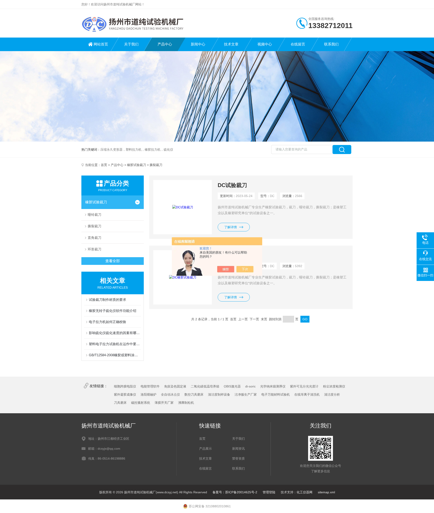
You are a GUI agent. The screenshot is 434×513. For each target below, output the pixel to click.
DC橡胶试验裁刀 (238, 255)
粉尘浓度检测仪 (334, 386)
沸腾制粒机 (186, 402)
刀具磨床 (120, 402)
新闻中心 (198, 44)
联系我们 (331, 44)
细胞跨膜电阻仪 (125, 386)
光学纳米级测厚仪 (272, 386)
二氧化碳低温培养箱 (205, 386)
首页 (104, 165)
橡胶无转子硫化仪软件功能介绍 (112, 311)
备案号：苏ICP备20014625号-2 (234, 492)
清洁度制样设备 (219, 394)
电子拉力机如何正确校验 (107, 322)
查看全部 (112, 261)
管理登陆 (269, 492)
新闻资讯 (238, 448)
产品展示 (205, 448)
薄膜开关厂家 (164, 402)
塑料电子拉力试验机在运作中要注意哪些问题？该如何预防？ (115, 344)
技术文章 (231, 44)
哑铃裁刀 (94, 214)
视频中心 (264, 44)
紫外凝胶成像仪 (125, 394)
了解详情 (230, 227)
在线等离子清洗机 (307, 394)
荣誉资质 (238, 458)
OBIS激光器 (232, 386)
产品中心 (165, 44)
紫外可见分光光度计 (304, 386)
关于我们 (131, 44)
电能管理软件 (150, 386)
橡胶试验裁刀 (136, 165)
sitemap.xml (326, 492)
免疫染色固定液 (175, 386)
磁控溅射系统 (140, 402)
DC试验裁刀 (232, 185)
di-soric (250, 386)
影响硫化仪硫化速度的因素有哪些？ (115, 333)
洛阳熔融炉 (148, 394)
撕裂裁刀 (94, 226)
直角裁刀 (94, 238)
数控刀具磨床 (193, 394)
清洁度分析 (332, 394)
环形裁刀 (94, 249)
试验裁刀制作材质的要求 (107, 300)
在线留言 (298, 44)
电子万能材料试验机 (275, 394)
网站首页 (101, 44)
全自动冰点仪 (170, 394)
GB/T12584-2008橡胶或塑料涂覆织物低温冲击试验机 (115, 355)
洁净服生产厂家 (246, 394)
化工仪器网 (304, 492)
